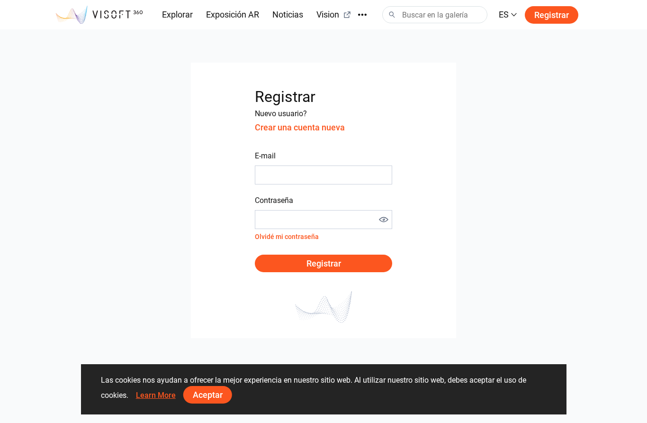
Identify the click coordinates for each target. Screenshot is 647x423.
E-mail (265, 155)
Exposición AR (232, 14)
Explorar (177, 14)
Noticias (287, 14)
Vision (327, 14)
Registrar (551, 15)
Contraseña (274, 200)
